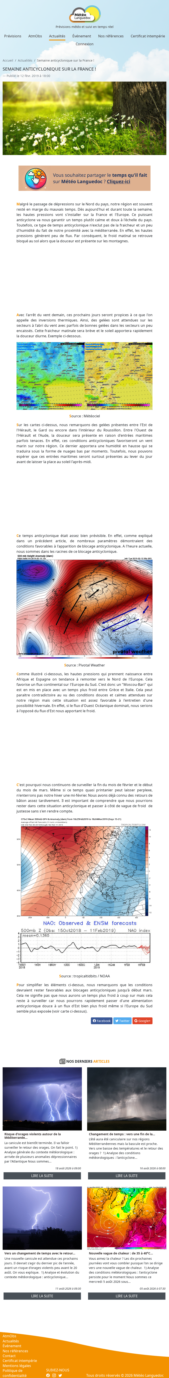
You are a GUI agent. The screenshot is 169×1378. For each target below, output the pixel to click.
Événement (81, 36)
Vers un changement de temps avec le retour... (39, 1253)
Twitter (124, 1021)
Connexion (85, 44)
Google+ (144, 1021)
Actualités (57, 36)
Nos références (111, 36)
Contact (9, 1355)
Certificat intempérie (148, 36)
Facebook (103, 1021)
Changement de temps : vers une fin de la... (122, 1134)
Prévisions (12, 36)
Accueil (8, 60)
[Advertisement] (84, 278)
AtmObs (35, 36)
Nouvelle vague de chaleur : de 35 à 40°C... (121, 1253)
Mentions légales (17, 1365)
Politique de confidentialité (15, 1373)
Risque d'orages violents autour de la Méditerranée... (32, 1136)
